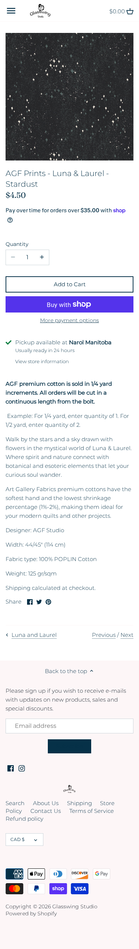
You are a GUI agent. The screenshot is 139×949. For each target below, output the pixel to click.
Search (15, 803)
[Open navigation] (11, 10)
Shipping (79, 803)
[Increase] (42, 257)
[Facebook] (10, 768)
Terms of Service (91, 810)
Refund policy (24, 818)
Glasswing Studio (74, 906)
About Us (46, 803)
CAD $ (17, 839)
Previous (104, 634)
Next (126, 634)
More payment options (69, 320)
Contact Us (45, 810)
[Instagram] (22, 768)
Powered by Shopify (31, 913)
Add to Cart (70, 284)
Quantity (17, 244)
